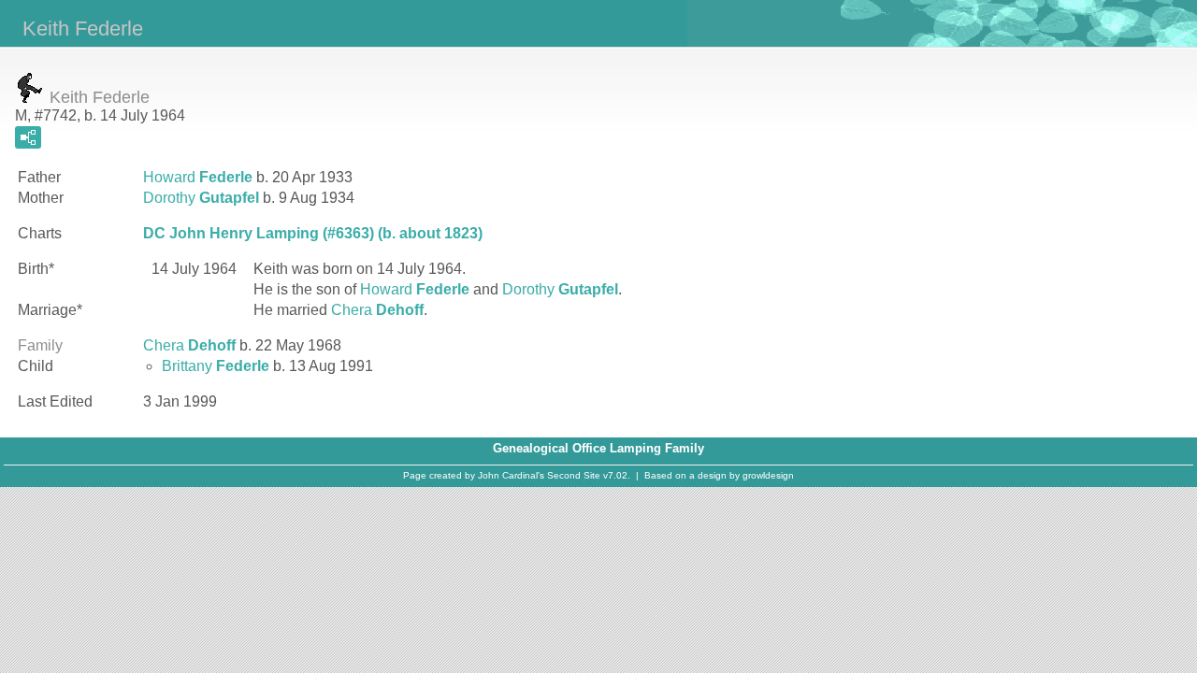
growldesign (768, 475)
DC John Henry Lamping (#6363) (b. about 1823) (313, 233)
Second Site (573, 475)
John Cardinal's (511, 475)
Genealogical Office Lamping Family (598, 448)
